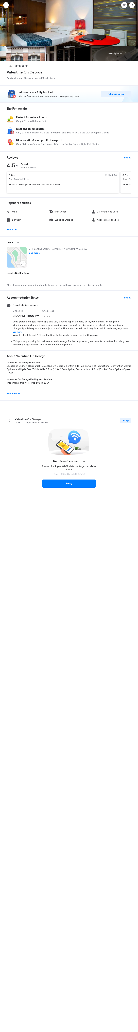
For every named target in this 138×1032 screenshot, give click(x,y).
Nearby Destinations (18, 273)
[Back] (6, 5)
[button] (17, 257)
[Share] (132, 5)
